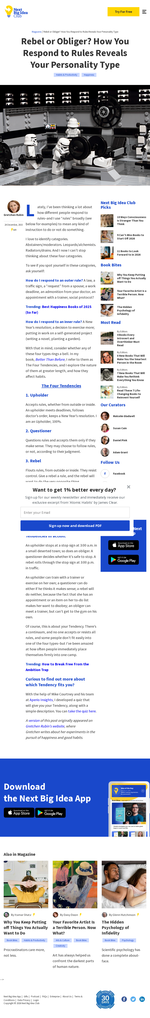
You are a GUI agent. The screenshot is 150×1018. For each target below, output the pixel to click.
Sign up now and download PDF (75, 525)
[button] (74, 489)
